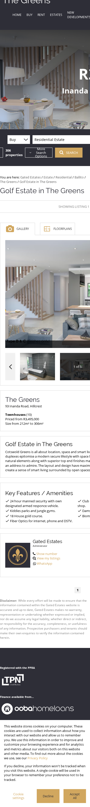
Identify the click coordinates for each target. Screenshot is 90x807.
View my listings (48, 558)
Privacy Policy (38, 758)
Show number (46, 554)
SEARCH (72, 152)
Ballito (79, 177)
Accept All (75, 796)
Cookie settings (18, 796)
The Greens (8, 181)
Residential (64, 177)
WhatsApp (44, 563)
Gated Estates (30, 177)
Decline (48, 796)
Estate (48, 177)
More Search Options (41, 153)
